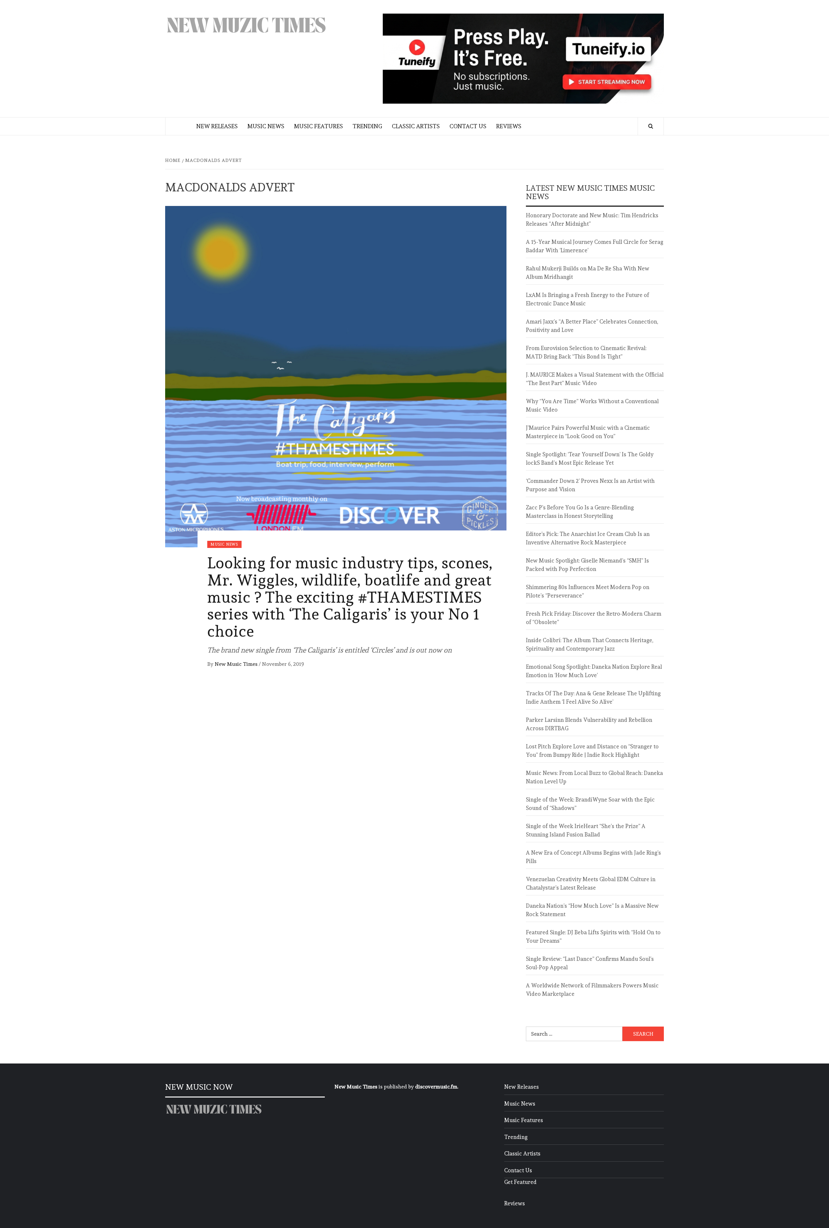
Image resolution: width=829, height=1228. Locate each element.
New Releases (217, 126)
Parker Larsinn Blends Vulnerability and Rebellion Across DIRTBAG (589, 724)
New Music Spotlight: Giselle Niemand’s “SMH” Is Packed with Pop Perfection (587, 564)
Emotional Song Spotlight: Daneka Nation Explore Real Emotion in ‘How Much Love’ (594, 671)
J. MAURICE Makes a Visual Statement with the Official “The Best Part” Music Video (595, 378)
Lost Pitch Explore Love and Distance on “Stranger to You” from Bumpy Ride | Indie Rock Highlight (592, 750)
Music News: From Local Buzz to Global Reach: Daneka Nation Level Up (594, 777)
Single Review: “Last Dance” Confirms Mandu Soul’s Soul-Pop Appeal (590, 963)
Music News (265, 126)
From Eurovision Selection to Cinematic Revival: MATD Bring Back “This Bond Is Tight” (586, 352)
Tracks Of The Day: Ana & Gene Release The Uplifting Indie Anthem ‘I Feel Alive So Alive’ (593, 697)
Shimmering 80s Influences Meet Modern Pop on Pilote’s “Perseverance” (587, 591)
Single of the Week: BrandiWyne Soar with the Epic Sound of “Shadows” (590, 803)
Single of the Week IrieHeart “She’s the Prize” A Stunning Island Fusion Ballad (585, 830)
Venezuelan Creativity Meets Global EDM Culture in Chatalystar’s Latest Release (590, 883)
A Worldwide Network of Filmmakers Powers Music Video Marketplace (592, 989)
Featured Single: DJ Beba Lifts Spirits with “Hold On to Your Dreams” (593, 936)
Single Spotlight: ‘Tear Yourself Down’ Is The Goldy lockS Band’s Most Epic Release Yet (589, 458)
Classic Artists (416, 126)
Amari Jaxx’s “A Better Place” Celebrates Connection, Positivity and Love (592, 325)
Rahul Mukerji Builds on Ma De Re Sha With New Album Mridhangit (587, 272)
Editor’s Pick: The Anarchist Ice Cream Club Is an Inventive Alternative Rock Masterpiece (588, 538)
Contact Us (467, 126)
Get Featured (520, 1182)
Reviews (508, 126)
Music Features (318, 126)
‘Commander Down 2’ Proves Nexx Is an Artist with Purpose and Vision (590, 485)
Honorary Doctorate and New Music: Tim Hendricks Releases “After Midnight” (592, 219)
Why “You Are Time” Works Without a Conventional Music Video (592, 405)
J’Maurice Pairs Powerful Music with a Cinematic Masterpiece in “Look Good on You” (588, 432)
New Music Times (237, 664)
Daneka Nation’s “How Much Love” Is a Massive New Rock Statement (592, 910)
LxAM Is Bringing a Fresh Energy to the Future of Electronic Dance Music (587, 299)
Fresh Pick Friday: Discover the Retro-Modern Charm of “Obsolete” (593, 617)
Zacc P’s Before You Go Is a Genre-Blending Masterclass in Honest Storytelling (580, 511)
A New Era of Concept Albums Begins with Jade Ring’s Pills (593, 856)
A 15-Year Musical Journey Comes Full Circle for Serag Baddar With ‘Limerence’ (594, 246)
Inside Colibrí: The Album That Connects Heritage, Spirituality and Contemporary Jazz (589, 644)
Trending (367, 126)
